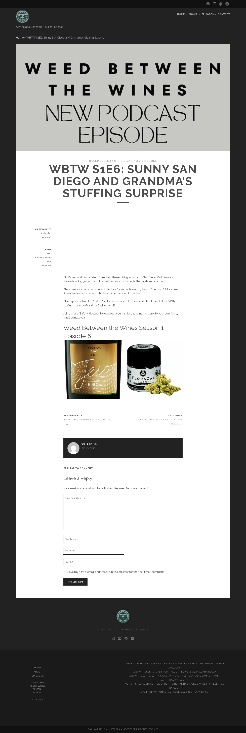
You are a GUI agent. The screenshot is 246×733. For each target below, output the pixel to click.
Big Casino (129, 161)
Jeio (49, 261)
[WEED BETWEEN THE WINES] (22, 21)
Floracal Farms (43, 257)
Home (181, 14)
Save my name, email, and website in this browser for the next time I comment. (115, 571)
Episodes (208, 14)
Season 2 (38, 692)
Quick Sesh (38, 683)
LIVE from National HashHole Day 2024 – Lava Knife (174, 692)
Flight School (38, 686)
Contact (224, 14)
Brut (49, 253)
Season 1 (47, 237)
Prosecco (46, 265)
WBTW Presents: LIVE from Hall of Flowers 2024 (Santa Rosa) (174, 672)
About (193, 14)
